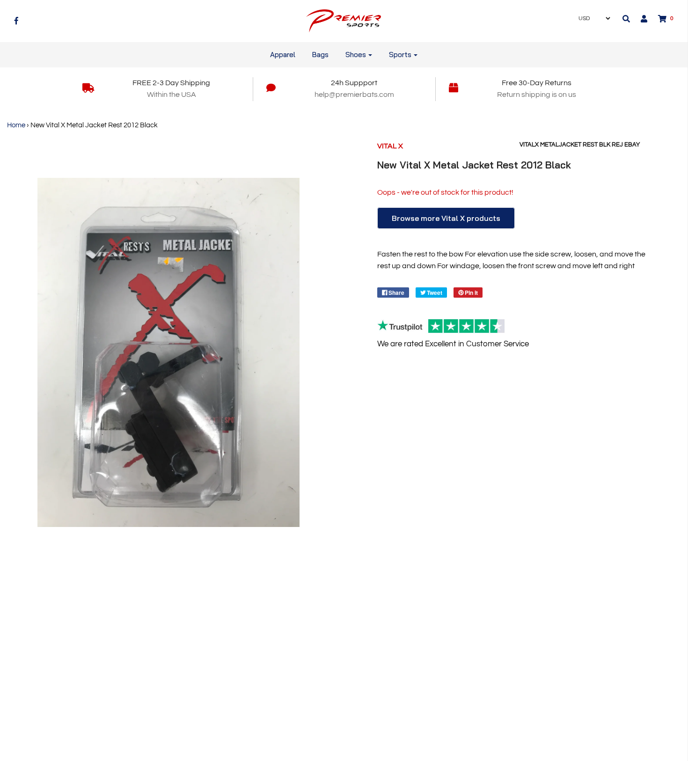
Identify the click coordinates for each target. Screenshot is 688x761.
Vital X (390, 146)
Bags (320, 54)
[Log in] (639, 18)
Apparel (282, 54)
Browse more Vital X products (446, 218)
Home (16, 125)
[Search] (626, 18)
